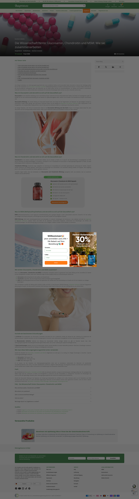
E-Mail (46, 254)
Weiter (56, 263)
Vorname (47, 247)
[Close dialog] (95, 234)
